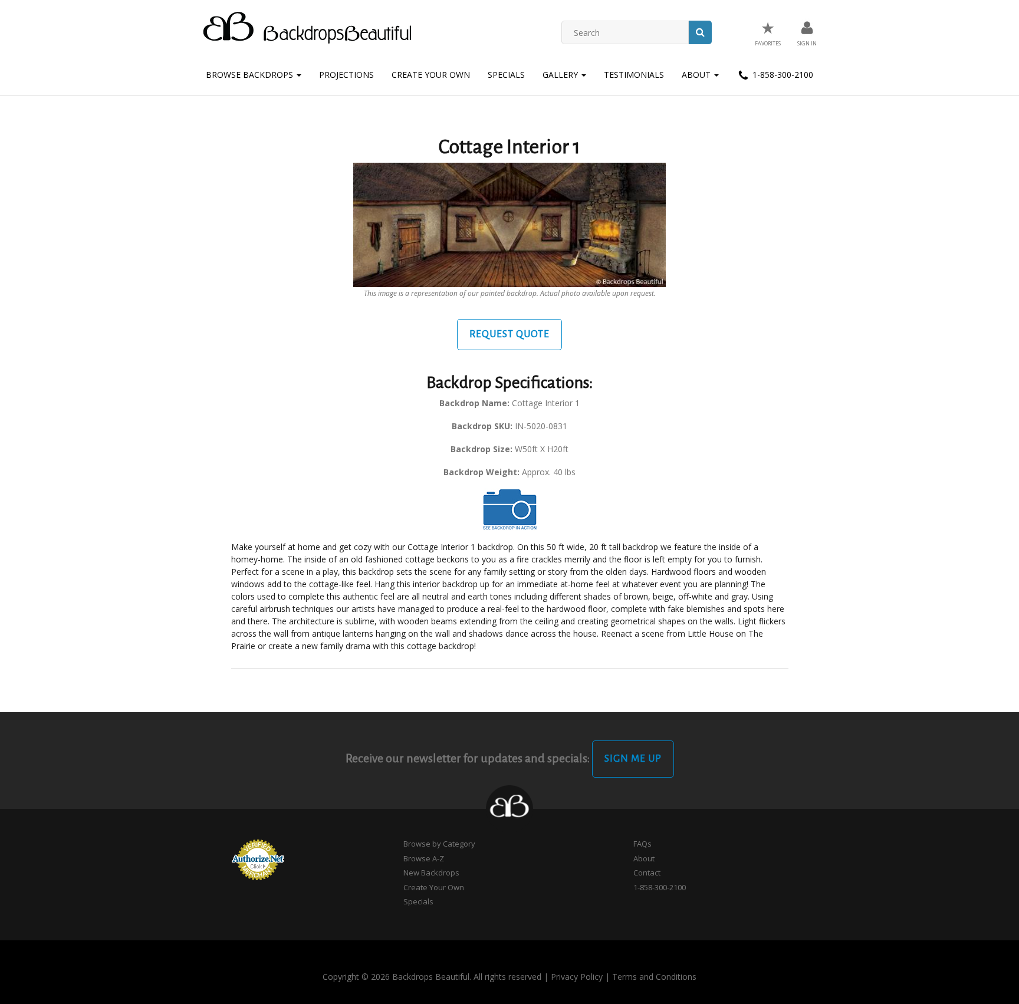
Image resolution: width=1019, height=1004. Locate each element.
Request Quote (509, 334)
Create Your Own (431, 74)
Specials (506, 74)
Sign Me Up (633, 758)
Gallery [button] (561, 74)
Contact (646, 872)
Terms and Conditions (654, 976)
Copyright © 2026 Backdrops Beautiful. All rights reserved (432, 976)
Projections (346, 74)
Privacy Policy (577, 976)
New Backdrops (431, 872)
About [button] (697, 74)
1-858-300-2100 (781, 74)
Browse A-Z (423, 858)
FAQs (642, 843)
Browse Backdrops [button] (250, 74)
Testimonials (634, 74)
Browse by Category (439, 843)
